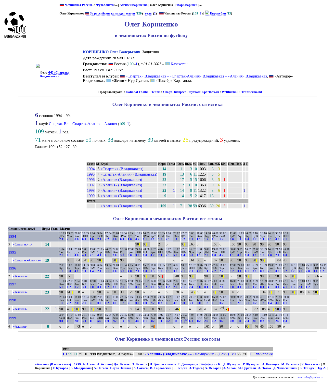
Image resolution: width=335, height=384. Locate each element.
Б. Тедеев (180, 368)
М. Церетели (247, 368)
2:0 (61, 255)
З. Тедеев (196, 368)
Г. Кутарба (60, 368)
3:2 (183, 239)
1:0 (92, 239)
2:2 (107, 239)
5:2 (160, 287)
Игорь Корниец (186, 5)
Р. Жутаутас (251, 364)
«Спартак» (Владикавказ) (122, 169)
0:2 (137, 239)
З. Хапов (229, 368)
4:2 (153, 255)
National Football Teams (143, 92)
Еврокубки (217, 13)
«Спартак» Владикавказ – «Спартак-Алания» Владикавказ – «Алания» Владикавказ (196, 76)
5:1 (130, 321)
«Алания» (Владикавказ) (121, 180)
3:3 (175, 303)
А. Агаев (89, 364)
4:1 (270, 239)
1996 (91, 180)
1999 (91, 196)
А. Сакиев (140, 368)
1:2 (206, 239)
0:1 (84, 239)
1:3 (315, 287)
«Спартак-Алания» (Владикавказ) (129, 174)
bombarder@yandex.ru (310, 377)
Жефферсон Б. (210, 364)
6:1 (191, 321)
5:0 (175, 255)
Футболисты (105, 5)
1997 (91, 185)
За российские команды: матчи (112, 13)
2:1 (61, 239)
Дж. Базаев (122, 364)
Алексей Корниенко (134, 5)
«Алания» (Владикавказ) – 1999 (58, 364)
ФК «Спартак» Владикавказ (54, 74)
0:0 (114, 239)
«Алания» (20, 276)
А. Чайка (264, 368)
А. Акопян (104, 364)
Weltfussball (230, 92)
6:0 (199, 303)
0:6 (76, 239)
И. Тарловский (160, 368)
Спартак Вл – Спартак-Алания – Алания (83, 124)
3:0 (130, 255)
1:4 (183, 255)
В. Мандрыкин (80, 368)
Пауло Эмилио (120, 368)
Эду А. (321, 368)
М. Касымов (290, 364)
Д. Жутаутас (232, 364)
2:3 (239, 303)
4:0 (76, 255)
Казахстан (179, 64)
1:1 (145, 239)
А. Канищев (270, 364)
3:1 (107, 271)
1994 (91, 169)
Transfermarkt (251, 92)
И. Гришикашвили (163, 364)
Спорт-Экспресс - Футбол (181, 92)
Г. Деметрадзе (188, 364)
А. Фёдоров (213, 368)
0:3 (153, 271)
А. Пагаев (101, 368)
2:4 (191, 287)
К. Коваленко (311, 364)
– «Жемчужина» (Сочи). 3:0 (190, 354)
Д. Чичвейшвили (285, 368)
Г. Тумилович (261, 354)
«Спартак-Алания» (27, 260)
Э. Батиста (139, 364)
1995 (91, 174)
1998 (91, 190)
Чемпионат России (78, 5)
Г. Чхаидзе (307, 368)
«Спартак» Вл (23, 244)
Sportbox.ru (210, 92)
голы (148, 13)
